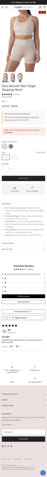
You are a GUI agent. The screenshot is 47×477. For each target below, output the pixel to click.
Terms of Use (6, 459)
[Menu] (2, 7)
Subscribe (23, 439)
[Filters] (10, 318)
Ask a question (24, 302)
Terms (4, 424)
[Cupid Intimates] (23, 7)
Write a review (23, 296)
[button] (7, 94)
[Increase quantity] (13, 168)
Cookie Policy (28, 459)
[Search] (7, 7)
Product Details (8, 243)
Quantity (5, 164)
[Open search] (4, 318)
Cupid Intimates (12, 465)
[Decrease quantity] (4, 168)
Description (6, 204)
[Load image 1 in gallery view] (23, 41)
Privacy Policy (17, 459)
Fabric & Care (7, 249)
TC (5, 101)
